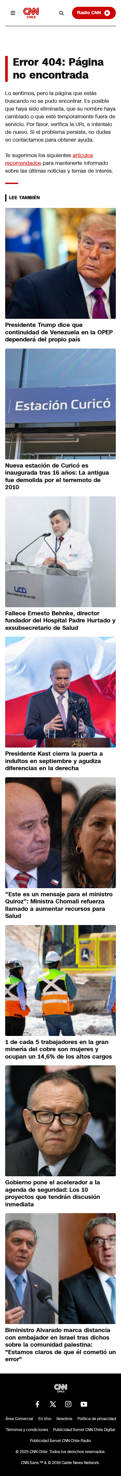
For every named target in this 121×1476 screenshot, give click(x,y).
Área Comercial (19, 1418)
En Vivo (44, 1418)
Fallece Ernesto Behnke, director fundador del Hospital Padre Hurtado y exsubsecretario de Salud (60, 620)
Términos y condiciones (27, 1429)
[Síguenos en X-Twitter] (53, 1404)
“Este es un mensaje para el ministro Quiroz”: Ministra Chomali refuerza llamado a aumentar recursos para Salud (59, 905)
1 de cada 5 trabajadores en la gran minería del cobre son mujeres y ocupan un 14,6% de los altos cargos (58, 1049)
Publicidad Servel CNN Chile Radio (60, 1440)
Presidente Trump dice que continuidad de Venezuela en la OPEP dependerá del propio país (59, 332)
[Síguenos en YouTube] (84, 1404)
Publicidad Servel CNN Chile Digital (84, 1429)
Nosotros (64, 1418)
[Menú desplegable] (13, 13)
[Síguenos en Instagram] (68, 1404)
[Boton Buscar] (61, 13)
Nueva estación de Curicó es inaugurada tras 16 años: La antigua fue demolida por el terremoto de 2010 (57, 476)
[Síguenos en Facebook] (37, 1404)
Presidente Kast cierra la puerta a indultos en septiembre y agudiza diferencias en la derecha (54, 760)
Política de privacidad (96, 1418)
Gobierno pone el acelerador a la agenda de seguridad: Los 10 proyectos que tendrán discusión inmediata (52, 1193)
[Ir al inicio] (31, 12)
